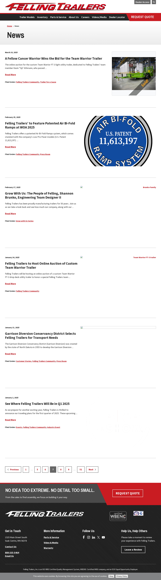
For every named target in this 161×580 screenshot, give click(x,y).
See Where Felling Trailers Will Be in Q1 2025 (37, 403)
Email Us (9, 556)
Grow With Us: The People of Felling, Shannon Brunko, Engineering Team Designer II (39, 195)
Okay (111, 576)
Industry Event (53, 427)
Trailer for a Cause (48, 82)
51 (81, 469)
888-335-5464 (12, 552)
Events (19, 427)
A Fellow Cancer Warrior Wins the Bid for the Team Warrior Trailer (53, 58)
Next (91, 469)
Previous (14, 469)
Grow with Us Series (24, 221)
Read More (10, 74)
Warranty (48, 547)
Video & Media (51, 542)
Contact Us (10, 546)
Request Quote (128, 493)
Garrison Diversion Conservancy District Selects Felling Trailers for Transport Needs (40, 335)
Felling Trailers (65, 6)
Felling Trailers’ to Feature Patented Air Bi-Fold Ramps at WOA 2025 (40, 125)
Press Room (45, 154)
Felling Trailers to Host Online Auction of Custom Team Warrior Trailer (41, 265)
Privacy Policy (121, 576)
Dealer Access (142, 2)
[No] (158, 576)
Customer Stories (23, 361)
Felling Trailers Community (27, 82)
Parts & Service (51, 537)
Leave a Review (133, 549)
